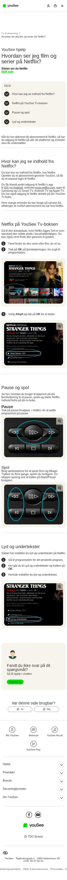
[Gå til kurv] (55, 6)
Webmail (33, 735)
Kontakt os (15, 681)
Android (18, 187)
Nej (49, 709)
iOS (6, 187)
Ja (22, 709)
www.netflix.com (45, 187)
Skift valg (7, 71)
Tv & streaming (9, 33)
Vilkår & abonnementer (35, 869)
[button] (48, 6)
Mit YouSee (12, 735)
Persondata (56, 869)
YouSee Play (33, 749)
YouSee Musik (55, 735)
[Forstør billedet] (59, 264)
